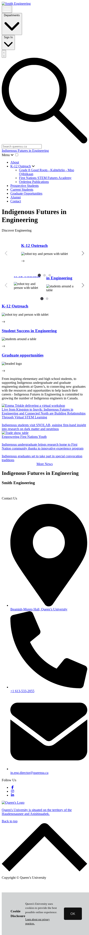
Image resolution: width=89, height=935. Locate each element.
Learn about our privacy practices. (37, 921)
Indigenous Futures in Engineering (25, 150)
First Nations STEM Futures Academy (45, 178)
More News (45, 464)
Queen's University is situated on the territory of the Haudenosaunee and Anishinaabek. (37, 812)
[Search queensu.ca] (44, 142)
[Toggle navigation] (7, 9)
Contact (15, 201)
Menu (6, 155)
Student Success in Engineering (29, 330)
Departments (12, 15)
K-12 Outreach (20, 166)
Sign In (8, 37)
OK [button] (72, 914)
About (14, 162)
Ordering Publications (34, 182)
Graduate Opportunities (26, 193)
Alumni (15, 197)
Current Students (21, 189)
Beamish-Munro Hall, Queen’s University (38, 609)
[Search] (4, 54)
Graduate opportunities (22, 355)
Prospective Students (24, 185)
